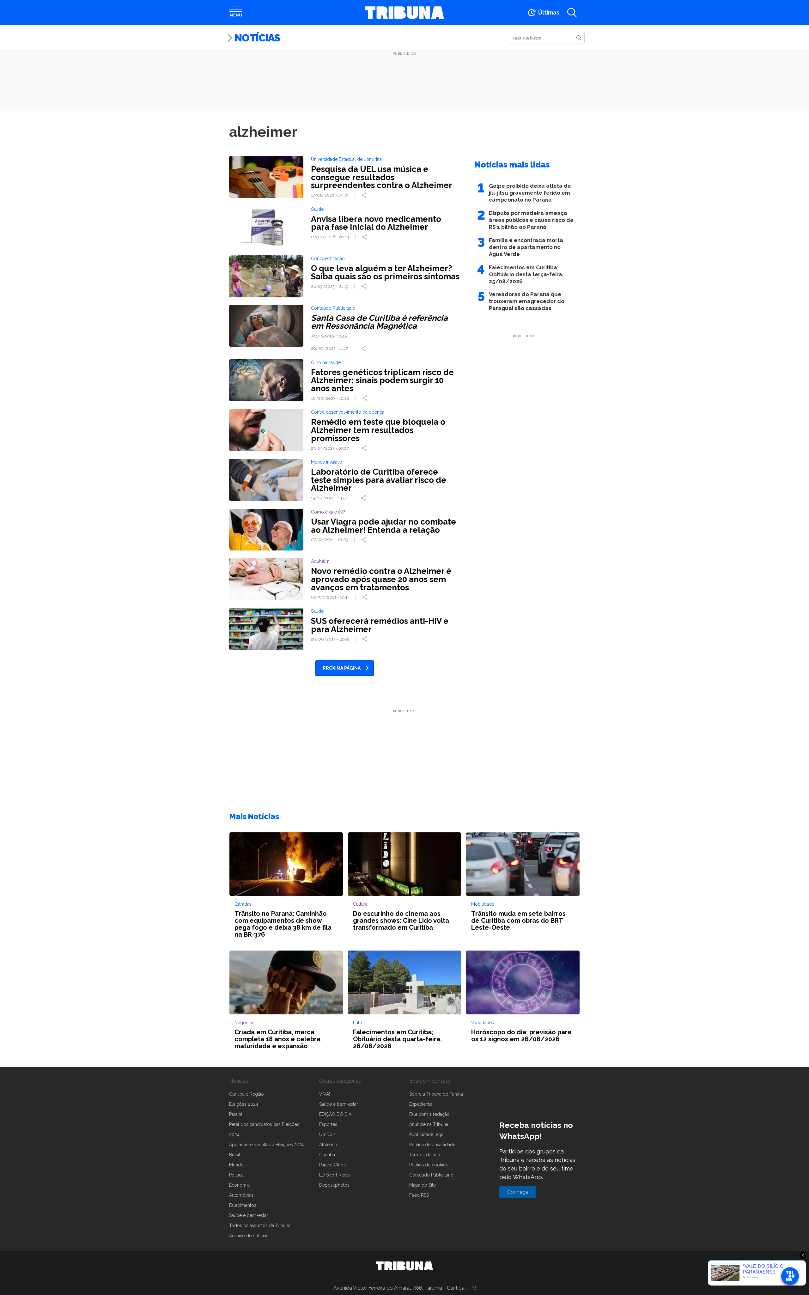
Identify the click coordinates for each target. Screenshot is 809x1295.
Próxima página (342, 668)
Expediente (420, 1104)
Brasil (234, 1154)
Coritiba (327, 1154)
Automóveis (241, 1195)
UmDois (327, 1134)
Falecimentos (242, 1205)
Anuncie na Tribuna (428, 1124)
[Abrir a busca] (572, 12)
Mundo (236, 1164)
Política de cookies (428, 1164)
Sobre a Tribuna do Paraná (436, 1094)
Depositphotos (334, 1185)
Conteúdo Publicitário (431, 1174)
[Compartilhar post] (365, 195)
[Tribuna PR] (404, 1266)
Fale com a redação (429, 1114)
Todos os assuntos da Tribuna (259, 1225)
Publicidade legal (427, 1134)
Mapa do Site (422, 1185)
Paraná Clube (332, 1164)
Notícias (257, 38)
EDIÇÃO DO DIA (335, 1114)
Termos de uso (424, 1154)
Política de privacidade (432, 1144)
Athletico (328, 1144)
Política (236, 1174)
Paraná (235, 1114)
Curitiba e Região (246, 1094)
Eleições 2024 (243, 1104)
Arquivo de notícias (248, 1235)
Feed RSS (419, 1195)
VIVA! (324, 1094)
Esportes (328, 1124)
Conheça (517, 1192)
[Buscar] (579, 38)
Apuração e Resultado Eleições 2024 (267, 1144)
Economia (239, 1185)
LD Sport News (334, 1174)
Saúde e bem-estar (248, 1215)
